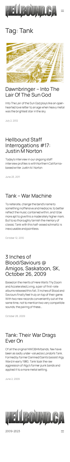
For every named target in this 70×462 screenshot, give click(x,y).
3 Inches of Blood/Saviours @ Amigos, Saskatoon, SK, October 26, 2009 (32, 265)
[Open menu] (62, 11)
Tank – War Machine (28, 196)
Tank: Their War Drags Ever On (30, 338)
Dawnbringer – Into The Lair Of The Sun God (32, 92)
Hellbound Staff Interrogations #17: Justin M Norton (27, 145)
